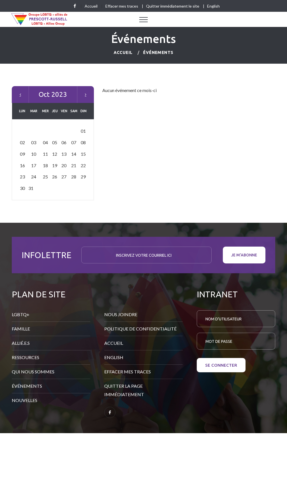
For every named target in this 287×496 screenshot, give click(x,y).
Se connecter (221, 365)
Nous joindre (120, 314)
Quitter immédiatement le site (172, 6)
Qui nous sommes (33, 371)
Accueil (91, 6)
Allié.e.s (21, 343)
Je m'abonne (244, 255)
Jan (20, 94)
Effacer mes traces (121, 6)
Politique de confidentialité (140, 328)
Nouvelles (24, 400)
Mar (85, 94)
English (213, 6)
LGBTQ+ (20, 314)
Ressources (25, 357)
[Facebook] (75, 6)
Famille (21, 328)
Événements (27, 386)
